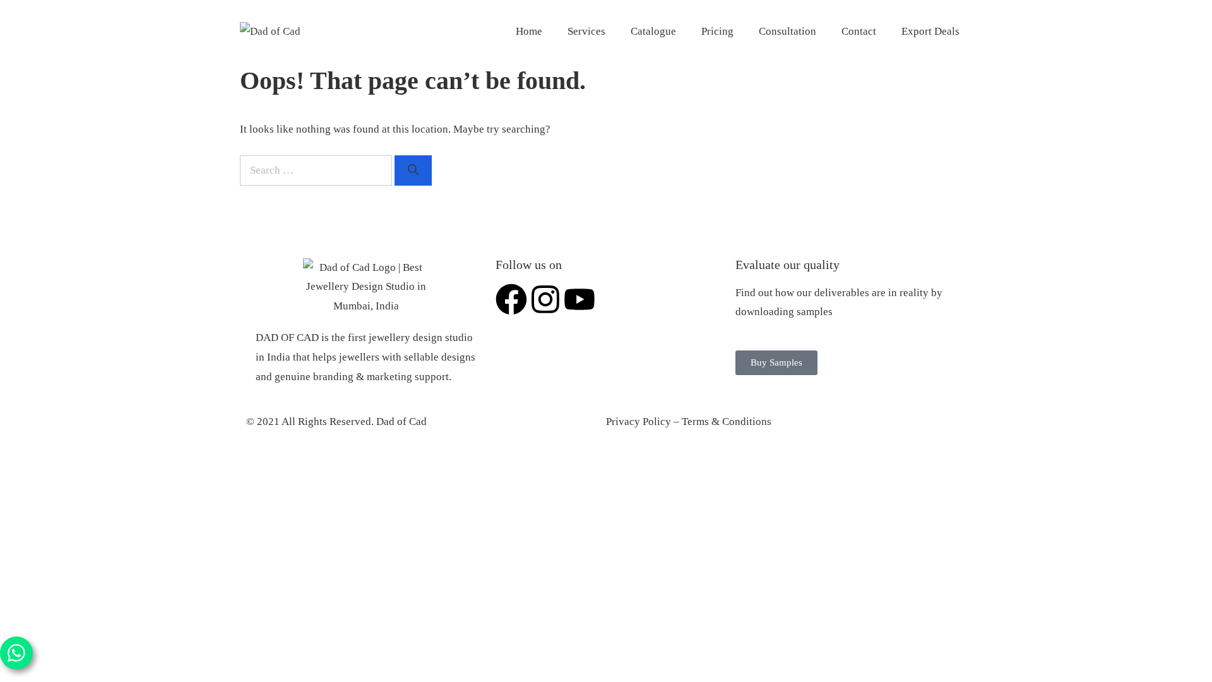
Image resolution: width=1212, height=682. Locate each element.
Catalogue (653, 31)
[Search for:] (317, 170)
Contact (858, 31)
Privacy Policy (638, 422)
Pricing (717, 31)
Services (586, 31)
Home (529, 31)
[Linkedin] (613, 299)
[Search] (413, 170)
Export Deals (930, 31)
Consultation (787, 31)
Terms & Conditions (726, 422)
